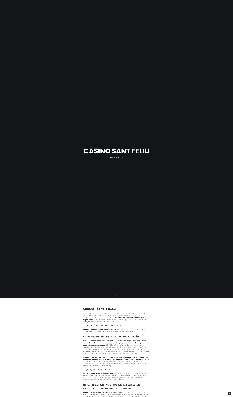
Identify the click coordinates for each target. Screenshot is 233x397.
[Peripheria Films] (68, 3)
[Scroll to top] (229, 393)
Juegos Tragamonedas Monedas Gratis (97, 370)
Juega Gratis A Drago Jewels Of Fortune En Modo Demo (103, 325)
